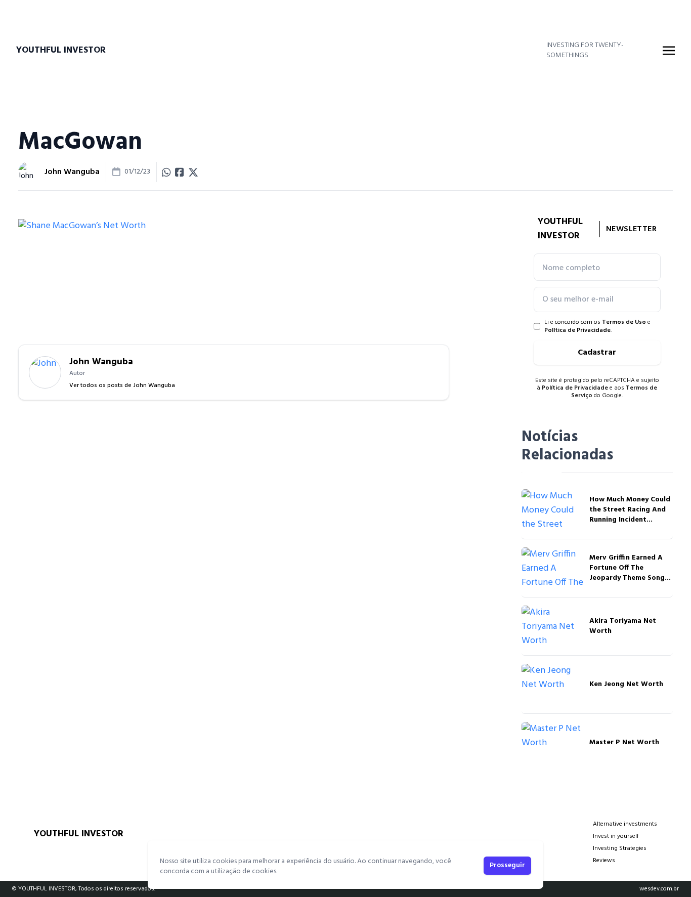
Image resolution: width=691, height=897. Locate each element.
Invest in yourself (616, 836)
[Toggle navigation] (669, 51)
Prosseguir (507, 865)
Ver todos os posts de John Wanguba (122, 385)
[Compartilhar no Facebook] (179, 172)
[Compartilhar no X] (193, 172)
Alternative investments (625, 824)
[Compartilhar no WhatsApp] (166, 172)
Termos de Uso (624, 322)
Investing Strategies (619, 848)
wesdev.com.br (659, 889)
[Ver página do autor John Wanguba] (28, 172)
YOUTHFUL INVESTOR (61, 51)
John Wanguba (72, 172)
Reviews (604, 861)
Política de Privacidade (577, 330)
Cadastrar (597, 352)
